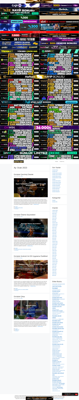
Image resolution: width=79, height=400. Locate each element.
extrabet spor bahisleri (61, 357)
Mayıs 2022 (54, 264)
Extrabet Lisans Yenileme (57, 174)
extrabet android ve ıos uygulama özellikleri (21, 289)
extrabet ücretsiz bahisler (56, 377)
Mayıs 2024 (54, 227)
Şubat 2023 (54, 250)
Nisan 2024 (54, 228)
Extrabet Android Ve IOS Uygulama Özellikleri (31, 256)
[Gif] (39, 77)
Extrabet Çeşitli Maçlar (56, 183)
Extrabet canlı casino (57, 303)
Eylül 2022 (54, 258)
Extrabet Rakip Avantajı (56, 176)
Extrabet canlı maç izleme (57, 307)
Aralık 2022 (54, 253)
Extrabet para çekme (55, 351)
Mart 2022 (54, 267)
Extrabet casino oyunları (57, 310)
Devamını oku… (36, 204)
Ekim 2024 (54, 219)
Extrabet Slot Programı (56, 180)
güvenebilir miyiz (54, 387)
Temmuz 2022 (55, 261)
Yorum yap (16, 208)
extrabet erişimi (59, 313)
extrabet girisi (60, 319)
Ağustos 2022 (54, 259)
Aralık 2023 (54, 235)
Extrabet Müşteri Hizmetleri (56, 341)
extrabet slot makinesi (54, 357)
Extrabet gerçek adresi (56, 316)
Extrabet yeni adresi (55, 370)
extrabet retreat (54, 356)
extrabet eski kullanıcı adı (55, 314)
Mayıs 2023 (54, 245)
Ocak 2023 (54, 252)
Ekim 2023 (54, 238)
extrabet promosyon (55, 352)
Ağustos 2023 (54, 241)
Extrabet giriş (56, 320)
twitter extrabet (60, 388)
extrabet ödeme (54, 376)
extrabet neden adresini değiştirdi (56, 346)
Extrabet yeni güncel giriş (58, 373)
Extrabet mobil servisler (18, 249)
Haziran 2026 (54, 211)
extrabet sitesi (59, 356)
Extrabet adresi (56, 291)
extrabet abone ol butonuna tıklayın (56, 289)
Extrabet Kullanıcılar (56, 188)
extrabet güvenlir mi (55, 332)
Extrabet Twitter (56, 365)
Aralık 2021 (54, 272)
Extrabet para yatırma (56, 350)
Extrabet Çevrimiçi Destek (23, 174)
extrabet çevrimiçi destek (19, 207)
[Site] (19, 55)
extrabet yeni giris (62, 370)
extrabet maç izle (59, 338)
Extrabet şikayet (56, 380)
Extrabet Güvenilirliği (56, 185)
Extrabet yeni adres (56, 369)
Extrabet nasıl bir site (57, 344)
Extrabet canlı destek (58, 304)
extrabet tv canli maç (56, 361)
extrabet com (61, 311)
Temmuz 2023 (55, 242)
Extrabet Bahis (55, 293)
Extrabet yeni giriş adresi (56, 371)
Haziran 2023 (54, 244)
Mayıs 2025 (54, 213)
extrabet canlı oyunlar (55, 309)
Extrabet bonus (55, 299)
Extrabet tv (55, 360)
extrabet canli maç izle (55, 300)
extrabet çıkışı (17, 329)
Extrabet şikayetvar (56, 381)
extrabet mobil (60, 339)
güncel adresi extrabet (56, 385)
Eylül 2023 (54, 239)
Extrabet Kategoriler (56, 191)
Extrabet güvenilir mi (57, 331)
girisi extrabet (55, 384)
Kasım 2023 (54, 236)
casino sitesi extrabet (56, 286)
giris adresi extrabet (55, 383)
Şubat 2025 (54, 214)
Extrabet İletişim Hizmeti (56, 177)
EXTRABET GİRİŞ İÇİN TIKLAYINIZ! (39, 32)
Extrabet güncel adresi (57, 326)
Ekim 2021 (54, 275)
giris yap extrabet (61, 384)
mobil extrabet (54, 388)
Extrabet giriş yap (56, 324)
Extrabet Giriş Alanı (55, 190)
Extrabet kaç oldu (57, 336)
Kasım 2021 (54, 273)
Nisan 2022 (54, 266)
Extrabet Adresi (55, 169)
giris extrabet (62, 383)
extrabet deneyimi (54, 313)
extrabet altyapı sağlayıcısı (55, 292)
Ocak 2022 (54, 270)
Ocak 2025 (54, 216)
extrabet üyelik (55, 378)
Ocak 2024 (54, 233)
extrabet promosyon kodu (57, 353)
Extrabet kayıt (55, 335)
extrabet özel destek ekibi (61, 376)
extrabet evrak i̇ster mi (55, 389)
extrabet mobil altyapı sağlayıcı (56, 340)
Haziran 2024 (54, 225)
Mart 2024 (54, 230)
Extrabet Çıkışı (19, 296)
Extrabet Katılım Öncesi (56, 182)
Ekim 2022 (54, 256)
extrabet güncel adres (55, 325)
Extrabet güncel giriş (58, 328)
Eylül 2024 (54, 221)
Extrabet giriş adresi (57, 322)
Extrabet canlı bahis (56, 301)
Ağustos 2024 (54, 222)
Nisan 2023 (54, 247)
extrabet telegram (56, 358)
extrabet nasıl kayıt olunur (56, 345)
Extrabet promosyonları (57, 355)
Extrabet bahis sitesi (57, 297)
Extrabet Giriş (62, 161)
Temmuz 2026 (55, 210)
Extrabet (56, 161)
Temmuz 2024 (55, 224)
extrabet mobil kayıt (62, 340)
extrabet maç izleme (55, 339)
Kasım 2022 (54, 255)
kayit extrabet (60, 387)
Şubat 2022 (54, 269)
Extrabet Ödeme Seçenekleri (24, 215)
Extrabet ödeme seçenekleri (26, 249)
